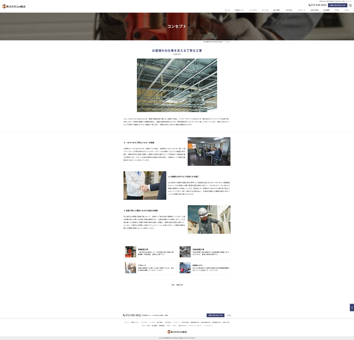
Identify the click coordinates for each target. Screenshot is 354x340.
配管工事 (179, 285)
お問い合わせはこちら (338, 5)
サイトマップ (208, 325)
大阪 (172, 285)
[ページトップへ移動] (229, 315)
